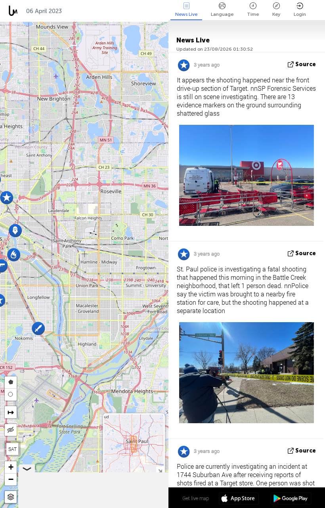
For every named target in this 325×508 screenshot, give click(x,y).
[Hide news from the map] (11, 430)
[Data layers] (11, 497)
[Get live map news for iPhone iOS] (239, 499)
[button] (13, 254)
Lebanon (161, 11)
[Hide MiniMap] (160, 470)
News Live (186, 14)
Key (276, 14)
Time (253, 14)
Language (222, 14)
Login (300, 14)
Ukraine (125, 11)
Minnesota (85, 11)
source (305, 64)
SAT (12, 449)
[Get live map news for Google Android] (291, 499)
